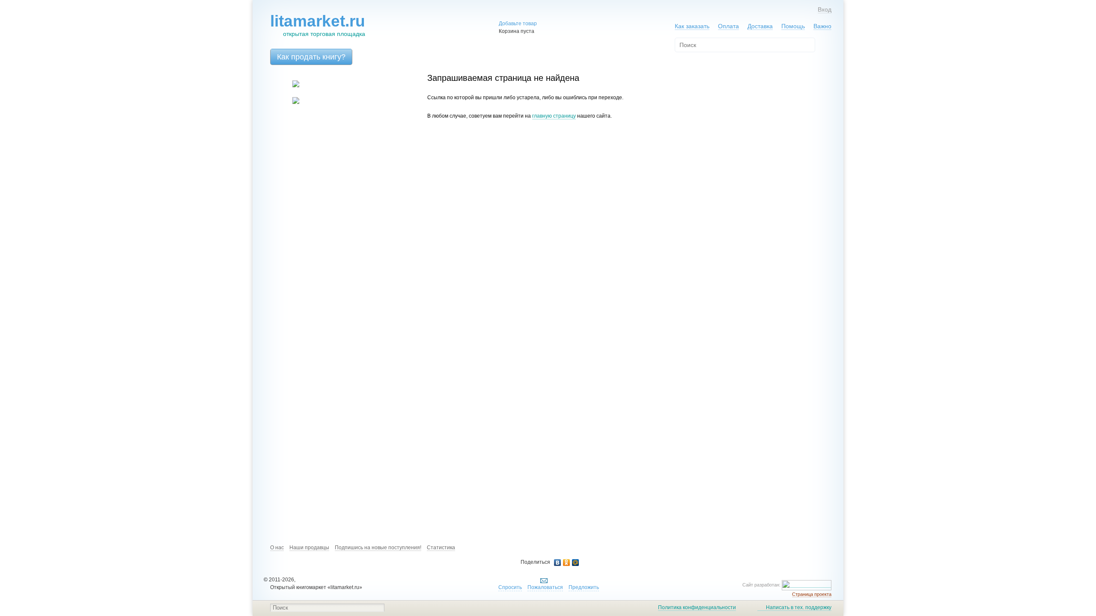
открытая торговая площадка (317, 25)
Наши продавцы (309, 548)
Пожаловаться (545, 587)
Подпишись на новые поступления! (378, 548)
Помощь (793, 26)
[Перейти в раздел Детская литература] (290, 86)
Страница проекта (811, 594)
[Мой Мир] (575, 562)
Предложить (584, 587)
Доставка (760, 26)
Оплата (728, 26)
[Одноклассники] (566, 562)
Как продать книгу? (311, 57)
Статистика (441, 548)
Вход (824, 9)
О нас (277, 548)
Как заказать (692, 26)
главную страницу (554, 116)
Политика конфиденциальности (697, 607)
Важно (822, 26)
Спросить (510, 587)
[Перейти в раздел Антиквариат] (290, 102)
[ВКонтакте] (557, 562)
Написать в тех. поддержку (798, 607)
